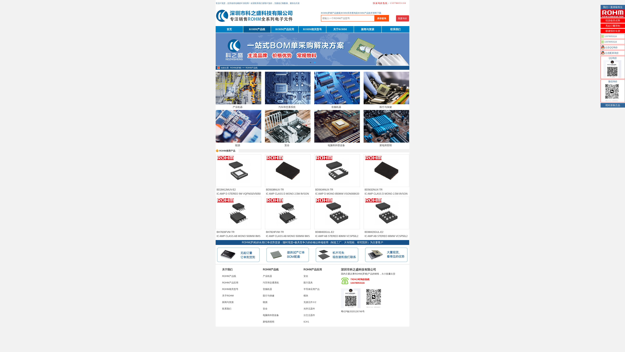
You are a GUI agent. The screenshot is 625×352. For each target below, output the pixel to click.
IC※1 (306, 321)
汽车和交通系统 (287, 107)
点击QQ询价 (611, 47)
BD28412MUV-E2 (226, 189)
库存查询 (381, 18)
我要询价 (402, 18)
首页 (229, 29)
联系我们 (395, 29)
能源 (237, 145)
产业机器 (238, 107)
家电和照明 (386, 145)
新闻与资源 (367, 29)
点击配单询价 (612, 53)
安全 (287, 145)
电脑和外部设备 (336, 145)
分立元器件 (309, 315)
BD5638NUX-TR (275, 189)
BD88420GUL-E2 (374, 232)
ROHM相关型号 (312, 29)
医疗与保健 (386, 107)
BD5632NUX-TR (373, 189)
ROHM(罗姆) (235, 68)
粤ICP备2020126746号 (353, 311)
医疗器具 (308, 282)
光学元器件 (309, 308)
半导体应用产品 (311, 289)
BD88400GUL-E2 (324, 232)
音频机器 (336, 107)
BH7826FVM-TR (226, 232)
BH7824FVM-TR (275, 232)
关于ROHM (340, 29)
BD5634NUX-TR (324, 189)
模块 (306, 295)
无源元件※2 (310, 302)
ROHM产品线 (257, 29)
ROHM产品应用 (284, 29)
